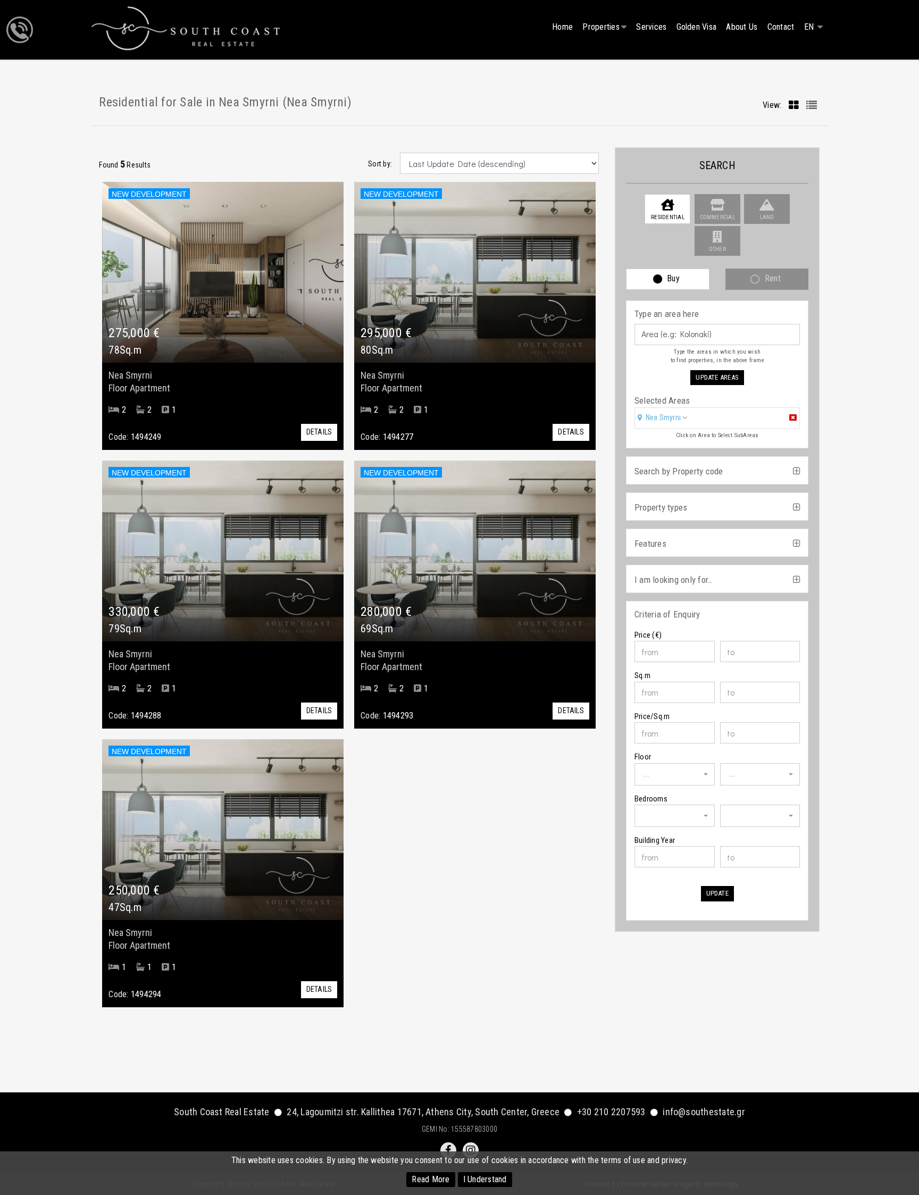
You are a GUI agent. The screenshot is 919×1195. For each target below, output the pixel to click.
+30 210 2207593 (611, 1111)
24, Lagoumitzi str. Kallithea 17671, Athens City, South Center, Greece (423, 1111)
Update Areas (717, 377)
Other (717, 249)
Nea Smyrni (663, 417)
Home (562, 27)
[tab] (717, 418)
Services (651, 27)
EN (810, 27)
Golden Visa (696, 27)
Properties (600, 27)
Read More (430, 1179)
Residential (667, 217)
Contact (781, 27)
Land (767, 217)
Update (717, 893)
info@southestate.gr (704, 1111)
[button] (663, 417)
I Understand (485, 1179)
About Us (741, 27)
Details (319, 432)
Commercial (717, 217)
